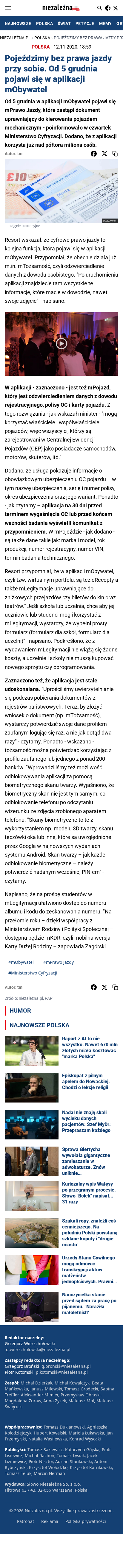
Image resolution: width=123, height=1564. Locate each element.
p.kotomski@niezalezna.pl (62, 1372)
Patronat (25, 1521)
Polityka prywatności (85, 1521)
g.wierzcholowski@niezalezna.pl (38, 1349)
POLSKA (44, 23)
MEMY (105, 23)
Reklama (49, 1521)
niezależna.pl (15, 37)
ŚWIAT (64, 23)
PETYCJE (85, 23)
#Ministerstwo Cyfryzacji (32, 973)
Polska (42, 37)
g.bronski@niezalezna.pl (66, 1366)
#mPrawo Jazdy (58, 962)
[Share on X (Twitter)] (104, 154)
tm (19, 153)
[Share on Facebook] (94, 154)
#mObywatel (21, 962)
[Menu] (7, 8)
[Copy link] (115, 154)
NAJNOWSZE (18, 23)
